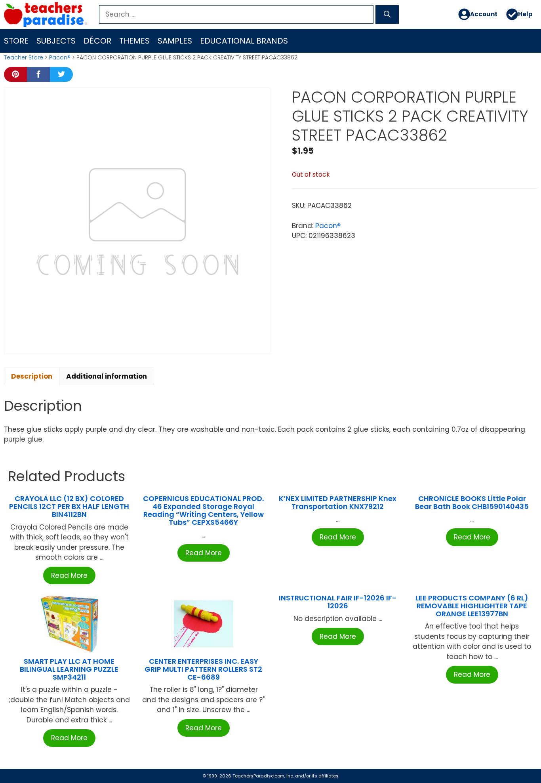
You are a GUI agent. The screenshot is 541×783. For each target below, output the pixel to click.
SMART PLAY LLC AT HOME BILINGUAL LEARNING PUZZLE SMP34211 (69, 669)
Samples (175, 40)
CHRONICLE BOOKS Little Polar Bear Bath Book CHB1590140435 (472, 502)
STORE (16, 40)
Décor (97, 40)
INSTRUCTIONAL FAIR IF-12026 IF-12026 (337, 602)
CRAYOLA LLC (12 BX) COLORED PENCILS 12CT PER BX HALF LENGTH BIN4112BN (69, 506)
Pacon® (59, 57)
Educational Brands (244, 40)
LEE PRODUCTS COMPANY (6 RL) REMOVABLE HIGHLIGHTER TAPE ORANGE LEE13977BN (471, 606)
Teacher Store (23, 57)
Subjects (56, 40)
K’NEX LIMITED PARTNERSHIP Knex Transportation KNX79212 (337, 502)
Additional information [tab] (106, 376)
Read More (69, 575)
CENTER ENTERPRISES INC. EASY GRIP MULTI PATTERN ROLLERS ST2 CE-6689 (203, 669)
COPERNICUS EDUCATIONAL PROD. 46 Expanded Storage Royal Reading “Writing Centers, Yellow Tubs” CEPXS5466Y (203, 510)
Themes (134, 40)
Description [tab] (31, 376)
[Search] (387, 14)
